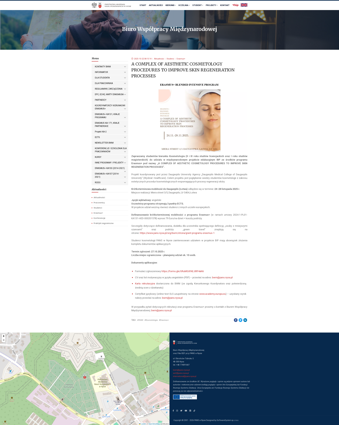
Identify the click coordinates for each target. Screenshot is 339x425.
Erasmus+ (98, 213)
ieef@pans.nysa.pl (181, 373)
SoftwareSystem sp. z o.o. (228, 420)
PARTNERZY (100, 100)
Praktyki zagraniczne (103, 223)
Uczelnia (183, 5)
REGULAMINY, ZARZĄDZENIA (108, 89)
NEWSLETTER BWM (104, 143)
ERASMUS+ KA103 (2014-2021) (110, 168)
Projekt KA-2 (101, 131)
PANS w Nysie (200, 420)
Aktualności (156, 5)
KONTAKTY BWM (103, 66)
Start (143, 5)
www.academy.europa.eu (212, 293)
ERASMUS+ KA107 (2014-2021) (107, 175)
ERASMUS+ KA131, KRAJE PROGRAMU (107, 116)
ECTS (97, 137)
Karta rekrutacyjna (145, 283)
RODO (98, 182)
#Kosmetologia (151, 320)
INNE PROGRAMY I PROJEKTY (109, 162)
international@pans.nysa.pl (184, 376)
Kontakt (224, 5)
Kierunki (170, 5)
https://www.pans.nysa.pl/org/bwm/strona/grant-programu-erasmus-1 (177, 233)
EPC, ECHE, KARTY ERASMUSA (109, 94)
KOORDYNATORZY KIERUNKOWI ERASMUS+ (110, 107)
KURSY (98, 157)
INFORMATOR (101, 72)
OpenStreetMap (154, 424)
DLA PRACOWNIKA (104, 83)
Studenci (98, 208)
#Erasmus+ (164, 320)
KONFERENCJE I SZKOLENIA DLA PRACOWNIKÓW (111, 150)
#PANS (140, 320)
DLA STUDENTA (102, 77)
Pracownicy (99, 202)
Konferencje (99, 218)
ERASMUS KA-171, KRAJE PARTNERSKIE (107, 124)
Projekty (211, 5)
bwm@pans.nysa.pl (222, 277)
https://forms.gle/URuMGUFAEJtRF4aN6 (183, 271)
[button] (85, 376)
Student (197, 5)
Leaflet (143, 424)
